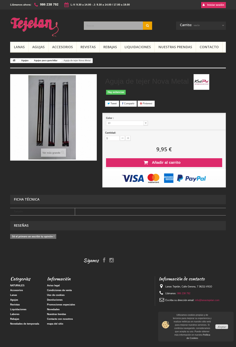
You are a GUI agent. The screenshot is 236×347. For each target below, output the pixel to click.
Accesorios (62, 47)
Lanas (19, 47)
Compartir (128, 103)
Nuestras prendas (175, 47)
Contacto (209, 47)
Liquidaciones (137, 47)
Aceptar (221, 327)
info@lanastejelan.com (207, 300)
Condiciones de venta (59, 290)
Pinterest (147, 103)
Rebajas (110, 47)
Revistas (88, 47)
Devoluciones (55, 299)
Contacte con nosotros (60, 319)
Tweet (113, 103)
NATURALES (17, 285)
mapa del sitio (55, 323)
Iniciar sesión (215, 4)
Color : (110, 118)
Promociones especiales (61, 304)
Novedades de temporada (24, 323)
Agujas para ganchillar (46, 60)
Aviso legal (53, 285)
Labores (14, 314)
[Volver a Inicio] (14, 60)
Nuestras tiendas (56, 314)
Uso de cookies (56, 295)
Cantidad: (110, 132)
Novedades (53, 309)
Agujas (38, 47)
